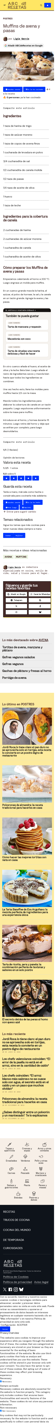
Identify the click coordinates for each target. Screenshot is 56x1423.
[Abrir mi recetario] (47, 5)
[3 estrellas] (21, 478)
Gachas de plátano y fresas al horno (26, 670)
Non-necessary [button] (8, 1407)
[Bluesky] (40, 612)
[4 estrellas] (28, 478)
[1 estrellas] (6, 478)
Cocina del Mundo (17, 1230)
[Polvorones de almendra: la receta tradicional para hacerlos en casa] (27, 784)
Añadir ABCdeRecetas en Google (25, 45)
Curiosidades (13, 1248)
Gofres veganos (13, 664)
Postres (8, 18)
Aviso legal (41, 1282)
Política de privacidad (17, 1282)
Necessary (7, 1381)
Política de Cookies (16, 1277)
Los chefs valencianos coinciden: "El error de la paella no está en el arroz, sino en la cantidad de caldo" (26, 1062)
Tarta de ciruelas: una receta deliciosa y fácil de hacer (24, 352)
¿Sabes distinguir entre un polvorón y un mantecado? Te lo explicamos (26, 1113)
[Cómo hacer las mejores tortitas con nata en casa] (27, 836)
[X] (16, 606)
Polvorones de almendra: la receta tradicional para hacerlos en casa (24, 1100)
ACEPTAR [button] (22, 1325)
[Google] (40, 600)
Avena (8, 556)
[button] (4, 5)
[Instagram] (16, 612)
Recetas (9, 1211)
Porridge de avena (14, 677)
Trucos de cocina (16, 1220)
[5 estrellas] (35, 478)
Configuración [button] (8, 1325)
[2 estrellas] (13, 478)
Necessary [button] (6, 1378)
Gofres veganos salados (18, 657)
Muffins (21, 556)
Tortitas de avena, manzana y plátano (22, 648)
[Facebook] (40, 606)
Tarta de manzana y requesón (24, 326)
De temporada (13, 1240)
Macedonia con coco (19, 338)
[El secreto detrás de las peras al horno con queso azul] (27, 998)
